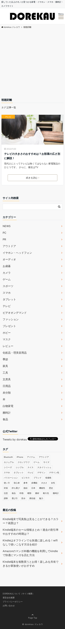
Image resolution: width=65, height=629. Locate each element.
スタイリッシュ (44, 467)
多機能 (34, 483)
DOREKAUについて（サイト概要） (18, 593)
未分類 (7, 392)
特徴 (22, 493)
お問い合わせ (9, 605)
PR (4, 239)
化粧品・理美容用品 (15, 352)
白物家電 (8, 406)
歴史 (51, 488)
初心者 (17, 483)
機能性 (42, 488)
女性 (53, 483)
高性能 (32, 498)
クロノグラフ (24, 462)
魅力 (41, 498)
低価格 (48, 477)
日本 (33, 488)
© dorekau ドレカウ (32, 624)
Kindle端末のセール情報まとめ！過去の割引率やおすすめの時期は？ (30, 531)
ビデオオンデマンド (15, 312)
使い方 (7, 483)
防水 (24, 498)
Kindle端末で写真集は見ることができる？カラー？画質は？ (30, 521)
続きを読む (32, 177)
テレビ (8, 116)
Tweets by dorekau (15, 439)
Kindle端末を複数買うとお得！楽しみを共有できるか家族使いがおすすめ (30, 563)
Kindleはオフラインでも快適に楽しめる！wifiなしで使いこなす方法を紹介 (30, 542)
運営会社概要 (9, 597)
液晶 (14, 493)
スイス (31, 467)
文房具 (7, 379)
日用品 (7, 386)
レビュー (8, 346)
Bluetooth (8, 457)
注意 (6, 493)
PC (4, 232)
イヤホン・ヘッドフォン (17, 252)
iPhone (20, 457)
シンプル (20, 467)
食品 (5, 419)
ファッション (11, 319)
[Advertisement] (32, 63)
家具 (5, 366)
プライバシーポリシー (13, 601)
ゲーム (7, 279)
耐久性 (46, 493)
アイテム (31, 457)
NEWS (6, 226)
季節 (5, 359)
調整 (6, 498)
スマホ (7, 292)
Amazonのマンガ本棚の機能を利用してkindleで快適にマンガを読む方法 (30, 553)
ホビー (7, 332)
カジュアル (9, 462)
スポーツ (8, 286)
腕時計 (7, 412)
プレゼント (9, 326)
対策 (6, 488)
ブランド (38, 477)
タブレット (9, 299)
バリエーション (11, 477)
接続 (26, 488)
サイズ (46, 462)
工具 (5, 372)
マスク (7, 339)
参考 (26, 483)
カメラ (7, 272)
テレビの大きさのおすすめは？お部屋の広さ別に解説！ (32, 156)
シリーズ (8, 467)
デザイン (41, 472)
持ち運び (16, 488)
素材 (37, 493)
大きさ (44, 483)
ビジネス (26, 477)
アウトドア (9, 246)
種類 (29, 493)
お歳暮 (7, 266)
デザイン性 (54, 472)
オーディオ (9, 259)
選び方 (15, 498)
